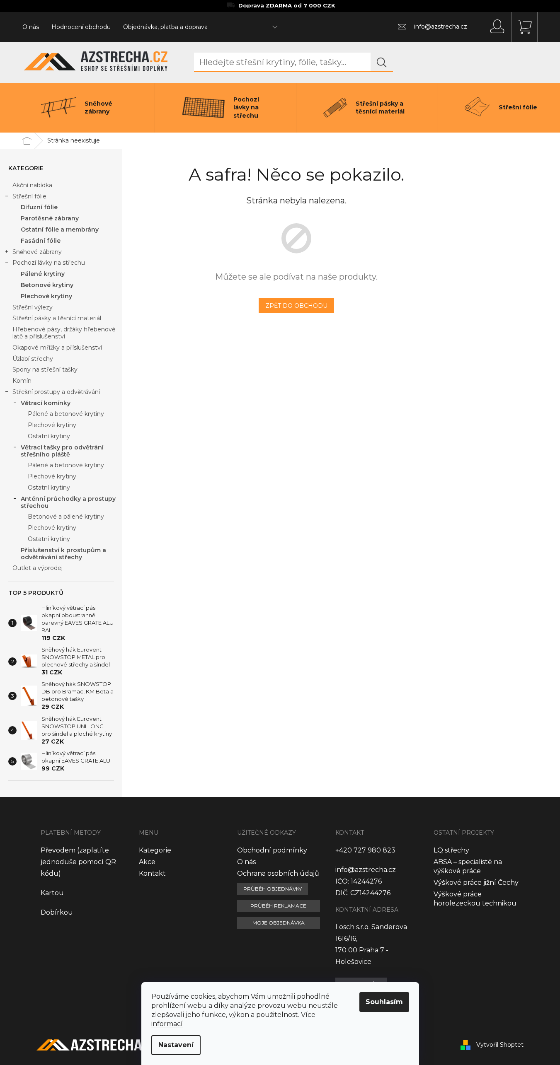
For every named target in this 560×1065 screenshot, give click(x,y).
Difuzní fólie (39, 207)
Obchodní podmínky (272, 850)
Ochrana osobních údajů (278, 873)
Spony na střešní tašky (45, 369)
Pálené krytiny (43, 274)
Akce (147, 862)
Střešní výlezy (32, 307)
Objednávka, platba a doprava (165, 27)
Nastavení (176, 1045)
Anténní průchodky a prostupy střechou (68, 502)
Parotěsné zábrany (50, 218)
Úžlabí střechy (32, 358)
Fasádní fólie (41, 240)
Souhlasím (384, 1002)
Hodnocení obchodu (81, 27)
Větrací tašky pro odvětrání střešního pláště (62, 451)
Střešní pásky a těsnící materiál (56, 318)
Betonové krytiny (47, 285)
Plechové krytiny (46, 296)
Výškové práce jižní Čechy (476, 882)
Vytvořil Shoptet (500, 1044)
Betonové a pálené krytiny (66, 516)
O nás (30, 27)
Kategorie (155, 850)
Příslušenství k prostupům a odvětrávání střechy (63, 553)
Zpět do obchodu (296, 305)
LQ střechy (451, 850)
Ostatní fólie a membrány (60, 229)
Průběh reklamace (278, 906)
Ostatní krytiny (49, 436)
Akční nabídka (32, 185)
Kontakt (152, 873)
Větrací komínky (45, 403)
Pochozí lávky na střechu (48, 262)
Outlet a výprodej (37, 568)
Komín (22, 380)
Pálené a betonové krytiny (66, 414)
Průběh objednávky (272, 889)
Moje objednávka (278, 923)
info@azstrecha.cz (365, 870)
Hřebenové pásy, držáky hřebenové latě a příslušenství (64, 333)
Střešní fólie (29, 196)
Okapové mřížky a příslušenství (57, 347)
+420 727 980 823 (365, 850)
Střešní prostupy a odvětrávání (56, 392)
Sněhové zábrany (37, 252)
